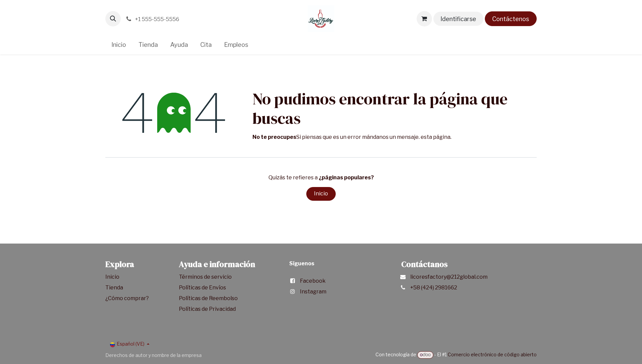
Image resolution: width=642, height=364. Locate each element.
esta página (435, 137)
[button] (113, 18)
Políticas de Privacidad (207, 309)
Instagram (313, 291)
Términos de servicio (206, 277)
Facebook (313, 281)
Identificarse (458, 18)
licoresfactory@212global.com (449, 277)
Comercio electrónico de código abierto (492, 354)
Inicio (321, 193)
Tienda (114, 287)
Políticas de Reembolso (208, 298)
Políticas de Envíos (202, 287)
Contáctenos (510, 18)
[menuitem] (118, 44)
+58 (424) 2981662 (433, 287)
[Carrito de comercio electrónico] (424, 18)
